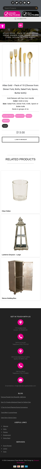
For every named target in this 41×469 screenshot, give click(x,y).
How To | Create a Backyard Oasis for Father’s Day (16, 402)
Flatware (28, 116)
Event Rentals (20, 116)
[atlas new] (20, 78)
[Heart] (28, 2)
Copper (5, 126)
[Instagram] (20, 2)
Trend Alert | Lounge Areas (9, 412)
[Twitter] (16, 2)
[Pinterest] (24, 2)
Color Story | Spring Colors (8, 417)
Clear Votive (6, 211)
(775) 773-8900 (24, 373)
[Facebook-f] (13, 2)
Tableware (6, 120)
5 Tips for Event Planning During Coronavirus (14, 407)
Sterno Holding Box (9, 298)
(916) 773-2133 (24, 344)
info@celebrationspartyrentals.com (25, 386)
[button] (2, 26)
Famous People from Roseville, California (13, 397)
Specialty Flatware (8, 116)
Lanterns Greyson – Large (11, 255)
